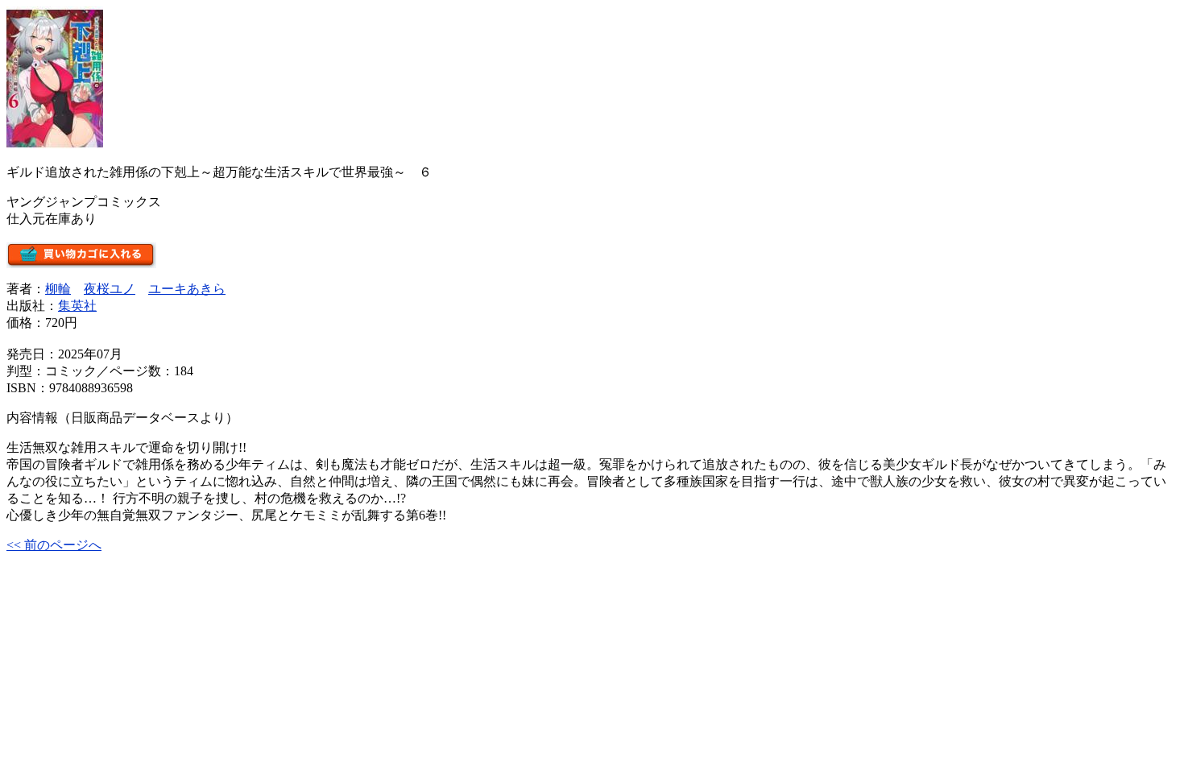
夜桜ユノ (109, 289)
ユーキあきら (187, 289)
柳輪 (58, 289)
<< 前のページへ (53, 545)
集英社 (77, 306)
